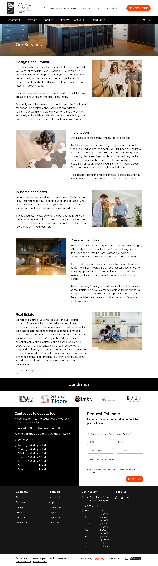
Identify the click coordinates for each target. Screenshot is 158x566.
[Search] (149, 20)
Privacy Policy (128, 469)
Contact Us (24, 371)
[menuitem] (15, 20)
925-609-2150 (112, 8)
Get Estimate (134, 479)
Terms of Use (40, 561)
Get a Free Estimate (138, 8)
